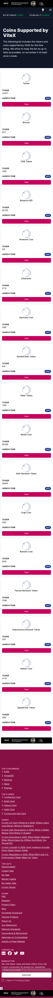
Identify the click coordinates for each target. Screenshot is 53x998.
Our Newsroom (9, 925)
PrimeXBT (9, 775)
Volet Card (9, 809)
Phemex (8, 788)
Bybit (6, 771)
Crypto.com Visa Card (15, 813)
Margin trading (9, 879)
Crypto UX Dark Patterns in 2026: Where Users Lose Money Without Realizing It (25, 824)
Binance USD (26, 200)
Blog (4, 908)
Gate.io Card (10, 805)
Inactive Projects (10, 917)
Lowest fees (8, 871)
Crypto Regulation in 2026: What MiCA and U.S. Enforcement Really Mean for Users (25, 856)
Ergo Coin (26, 512)
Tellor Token (26, 395)
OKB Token (26, 161)
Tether (26, 83)
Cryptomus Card (12, 797)
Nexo (6, 784)
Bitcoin (26, 122)
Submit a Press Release (13, 941)
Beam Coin (26, 434)
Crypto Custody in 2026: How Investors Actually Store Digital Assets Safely (26, 849)
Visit (26, 104)
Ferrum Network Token (26, 590)
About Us (6, 921)
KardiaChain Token (26, 356)
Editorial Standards (11, 929)
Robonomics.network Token (26, 629)
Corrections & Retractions (14, 933)
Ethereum (26, 278)
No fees (5, 875)
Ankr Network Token (26, 473)
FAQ (4, 896)
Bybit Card (9, 801)
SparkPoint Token (26, 707)
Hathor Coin (26, 668)
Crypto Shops (8, 887)
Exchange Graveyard (12, 913)
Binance (8, 779)
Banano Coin (26, 551)
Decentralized (8, 866)
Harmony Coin (26, 317)
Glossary (6, 900)
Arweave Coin (26, 239)
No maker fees (9, 883)
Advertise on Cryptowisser (15, 937)
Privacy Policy (8, 904)
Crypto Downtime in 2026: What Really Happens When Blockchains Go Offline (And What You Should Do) (26, 840)
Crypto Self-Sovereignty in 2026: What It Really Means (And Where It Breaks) (25, 831)
